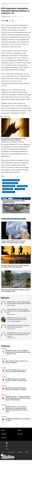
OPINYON (3, 437)
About (3, 452)
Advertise (19, 452)
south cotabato (7, 189)
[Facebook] (7, 21)
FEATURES (19, 434)
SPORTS (19, 430)
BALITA (3, 430)
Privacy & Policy (11, 452)
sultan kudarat (19, 189)
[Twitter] (10, 21)
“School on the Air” (8, 192)
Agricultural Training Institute (11, 180)
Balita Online (6, 16)
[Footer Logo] (8, 456)
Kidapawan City (22, 186)
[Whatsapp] (13, 21)
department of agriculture (10, 183)
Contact (26, 452)
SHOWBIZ (3, 434)
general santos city (9, 186)
